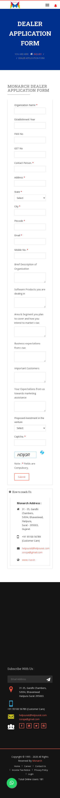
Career (27, 766)
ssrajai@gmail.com (32, 552)
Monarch (37, 760)
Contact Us (40, 766)
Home (17, 766)
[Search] (48, 679)
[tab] (30, 492)
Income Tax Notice (21, 769)
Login (31, 773)
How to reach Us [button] (21, 492)
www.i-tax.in (28, 559)
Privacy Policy (41, 769)
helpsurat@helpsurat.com (36, 548)
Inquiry (38, 54)
